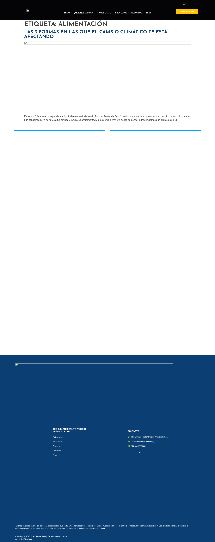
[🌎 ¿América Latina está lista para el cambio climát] (29, 178)
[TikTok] (184, 3)
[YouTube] (194, 3)
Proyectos (121, 13)
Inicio (67, 13)
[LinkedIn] (189, 3)
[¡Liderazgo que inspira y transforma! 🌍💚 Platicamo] (186, 248)
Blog (149, 13)
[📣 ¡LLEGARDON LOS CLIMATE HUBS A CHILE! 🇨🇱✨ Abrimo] (92, 186)
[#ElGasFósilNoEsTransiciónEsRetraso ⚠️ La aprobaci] (155, 187)
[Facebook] (174, 3)
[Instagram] (179, 3)
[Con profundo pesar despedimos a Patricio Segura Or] (60, 216)
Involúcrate (104, 13)
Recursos (136, 13)
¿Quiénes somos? (83, 13)
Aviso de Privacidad (23, 539)
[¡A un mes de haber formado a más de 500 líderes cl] (123, 218)
